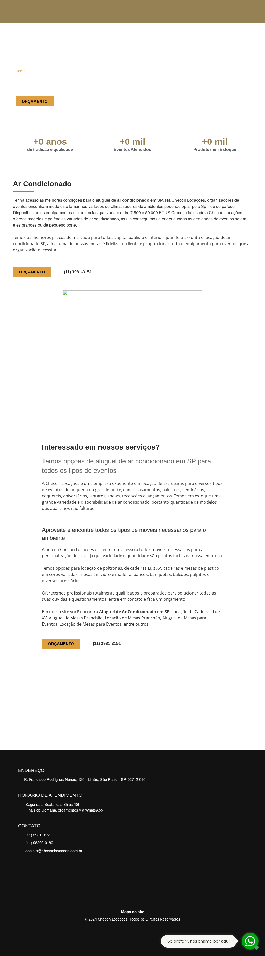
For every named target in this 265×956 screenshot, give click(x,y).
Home (21, 70)
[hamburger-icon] (241, 11)
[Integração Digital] (132, 933)
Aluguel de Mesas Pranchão (76, 618)
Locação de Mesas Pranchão (132, 618)
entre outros (136, 624)
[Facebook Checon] (126, 899)
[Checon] (34, 12)
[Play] (132, 702)
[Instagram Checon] (139, 899)
